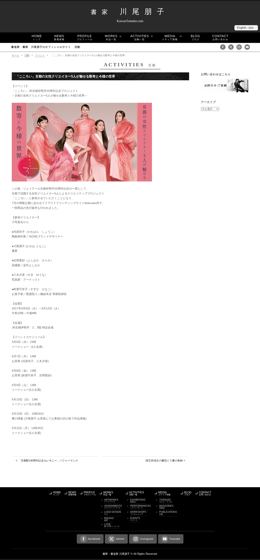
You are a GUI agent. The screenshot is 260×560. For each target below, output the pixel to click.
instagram (147, 538)
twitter (120, 538)
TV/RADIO (165, 500)
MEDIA (170, 37)
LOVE (111, 525)
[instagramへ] (240, 46)
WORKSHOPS (138, 513)
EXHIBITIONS (137, 500)
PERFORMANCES (140, 506)
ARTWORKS (111, 500)
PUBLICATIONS (168, 513)
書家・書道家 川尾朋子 (116, 553)
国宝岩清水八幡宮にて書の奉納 (164, 460)
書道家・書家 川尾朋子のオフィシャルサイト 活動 (45, 46)
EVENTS (135, 519)
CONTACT (220, 37)
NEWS (59, 37)
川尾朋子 (130, 12)
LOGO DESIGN (112, 513)
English (246, 27)
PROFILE (85, 37)
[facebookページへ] (224, 46)
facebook (94, 538)
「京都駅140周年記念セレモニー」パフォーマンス (48, 460)
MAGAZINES (166, 506)
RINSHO (109, 519)
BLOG (195, 37)
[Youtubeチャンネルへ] (248, 46)
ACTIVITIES (139, 37)
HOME (37, 37)
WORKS (111, 37)
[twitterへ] (232, 46)
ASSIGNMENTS (113, 506)
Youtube (174, 538)
